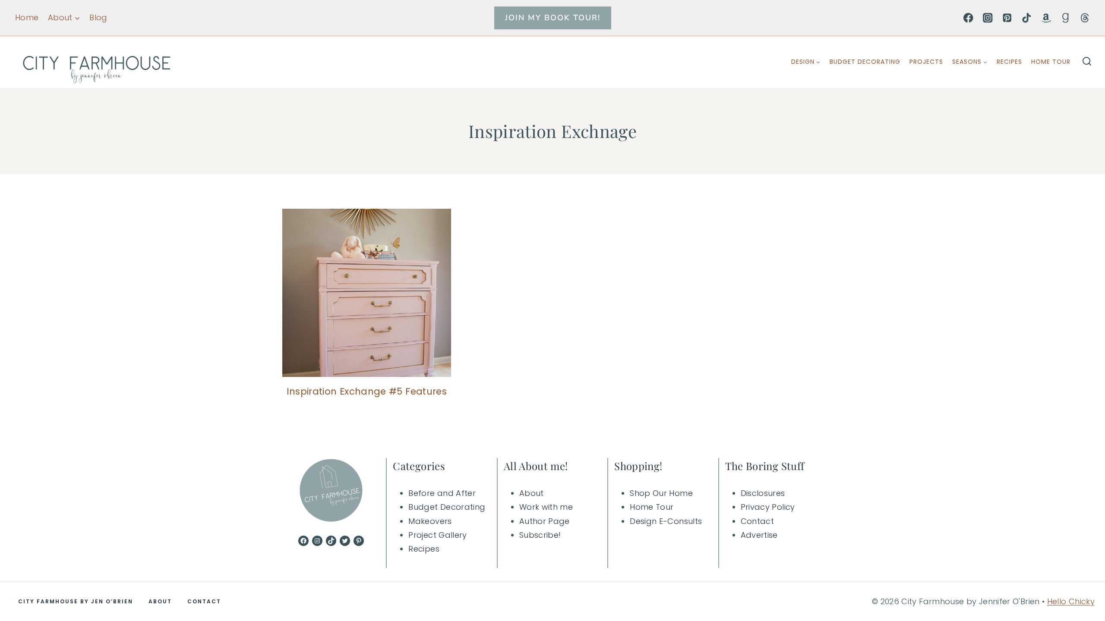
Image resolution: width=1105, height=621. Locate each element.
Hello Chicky (1071, 601)
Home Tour (1050, 61)
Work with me (546, 507)
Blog (98, 17)
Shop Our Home (661, 493)
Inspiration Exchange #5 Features (367, 391)
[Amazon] (1046, 18)
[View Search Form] (1087, 62)
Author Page (544, 521)
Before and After (442, 493)
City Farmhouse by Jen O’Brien (75, 601)
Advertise (759, 535)
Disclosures (763, 493)
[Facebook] (968, 18)
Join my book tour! (552, 18)
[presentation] (366, 293)
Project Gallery (437, 535)
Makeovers (429, 521)
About (531, 493)
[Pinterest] (1007, 18)
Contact (757, 521)
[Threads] (1085, 18)
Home (26, 17)
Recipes (1009, 61)
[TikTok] (1026, 18)
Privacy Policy (768, 507)
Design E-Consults (666, 521)
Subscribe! (540, 535)
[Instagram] (988, 18)
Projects (926, 61)
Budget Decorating (865, 61)
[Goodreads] (1065, 18)
